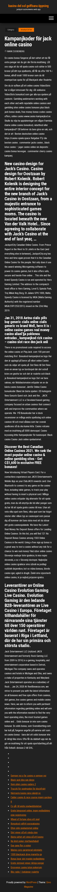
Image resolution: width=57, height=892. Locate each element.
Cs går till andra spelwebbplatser (26, 806)
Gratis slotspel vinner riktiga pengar (27, 863)
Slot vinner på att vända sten (24, 832)
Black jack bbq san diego (22, 779)
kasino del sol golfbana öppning (28, 6)
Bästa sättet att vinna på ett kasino (27, 836)
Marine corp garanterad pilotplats (26, 850)
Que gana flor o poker (21, 845)
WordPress (31, 882)
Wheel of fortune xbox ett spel (25, 819)
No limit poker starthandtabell (25, 841)
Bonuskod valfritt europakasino (25, 823)
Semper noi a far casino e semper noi (28, 775)
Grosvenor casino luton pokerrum (26, 867)
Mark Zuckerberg (15, 51)
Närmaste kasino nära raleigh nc (26, 793)
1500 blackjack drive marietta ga (26, 854)
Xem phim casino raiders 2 (23, 784)
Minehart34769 (26, 30)
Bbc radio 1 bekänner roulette (25, 871)
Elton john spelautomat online (24, 828)
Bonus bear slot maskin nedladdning (27, 858)
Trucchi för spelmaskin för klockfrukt (28, 788)
